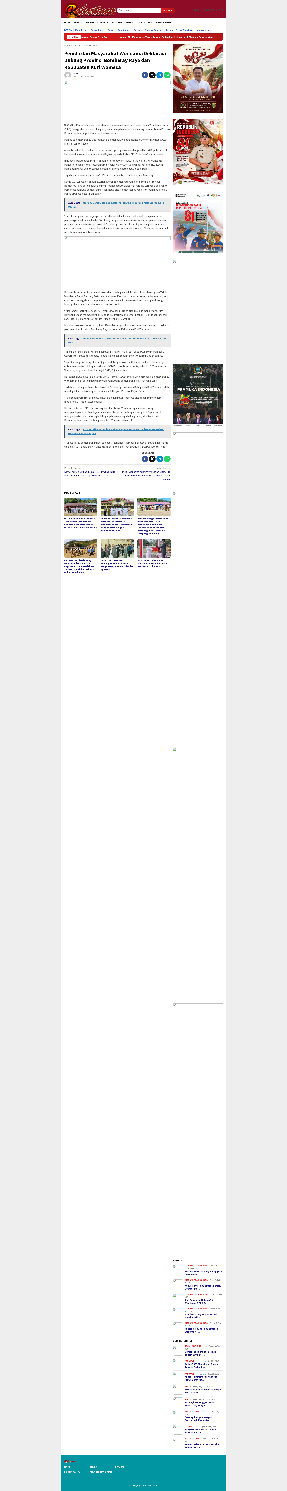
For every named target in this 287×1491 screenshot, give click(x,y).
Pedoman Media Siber (101, 1472)
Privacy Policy (72, 1472)
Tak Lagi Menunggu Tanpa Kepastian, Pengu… (199, 1404)
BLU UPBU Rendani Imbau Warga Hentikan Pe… (203, 1391)
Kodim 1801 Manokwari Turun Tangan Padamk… (201, 1366)
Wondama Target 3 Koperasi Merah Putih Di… (201, 1316)
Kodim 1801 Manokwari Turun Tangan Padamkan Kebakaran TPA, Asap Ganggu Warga (119, 37)
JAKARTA (195, 1411)
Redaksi (94, 1467)
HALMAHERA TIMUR (193, 1346)
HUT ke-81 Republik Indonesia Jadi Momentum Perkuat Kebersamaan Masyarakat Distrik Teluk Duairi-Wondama (80, 523)
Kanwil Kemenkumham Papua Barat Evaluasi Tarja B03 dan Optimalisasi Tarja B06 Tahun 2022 (89, 471)
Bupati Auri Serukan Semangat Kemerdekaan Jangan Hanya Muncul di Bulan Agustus (117, 565)
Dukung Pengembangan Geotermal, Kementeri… (199, 1419)
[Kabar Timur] (90, 10)
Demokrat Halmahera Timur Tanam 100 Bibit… (200, 1353)
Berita (188, 1386)
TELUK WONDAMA (201, 1266)
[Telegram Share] (159, 75)
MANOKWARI (190, 1361)
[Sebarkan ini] (145, 75)
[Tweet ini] (152, 75)
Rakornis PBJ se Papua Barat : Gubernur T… (201, 1330)
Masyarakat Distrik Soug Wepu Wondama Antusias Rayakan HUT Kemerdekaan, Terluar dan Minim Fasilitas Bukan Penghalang (79, 566)
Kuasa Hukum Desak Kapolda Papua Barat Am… (201, 1378)
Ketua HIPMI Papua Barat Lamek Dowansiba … (203, 1287)
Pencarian (168, 10)
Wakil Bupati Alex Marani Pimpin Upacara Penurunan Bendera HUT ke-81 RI (152, 563)
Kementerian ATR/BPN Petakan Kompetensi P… (202, 1446)
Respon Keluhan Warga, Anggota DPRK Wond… (203, 1273)
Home (67, 1467)
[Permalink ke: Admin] (67, 74)
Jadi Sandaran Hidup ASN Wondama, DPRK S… (199, 1302)
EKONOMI (189, 1266)
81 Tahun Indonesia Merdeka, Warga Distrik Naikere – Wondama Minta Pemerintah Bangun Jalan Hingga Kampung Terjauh (116, 524)
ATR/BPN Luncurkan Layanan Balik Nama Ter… (201, 1431)
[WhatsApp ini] (167, 75)
